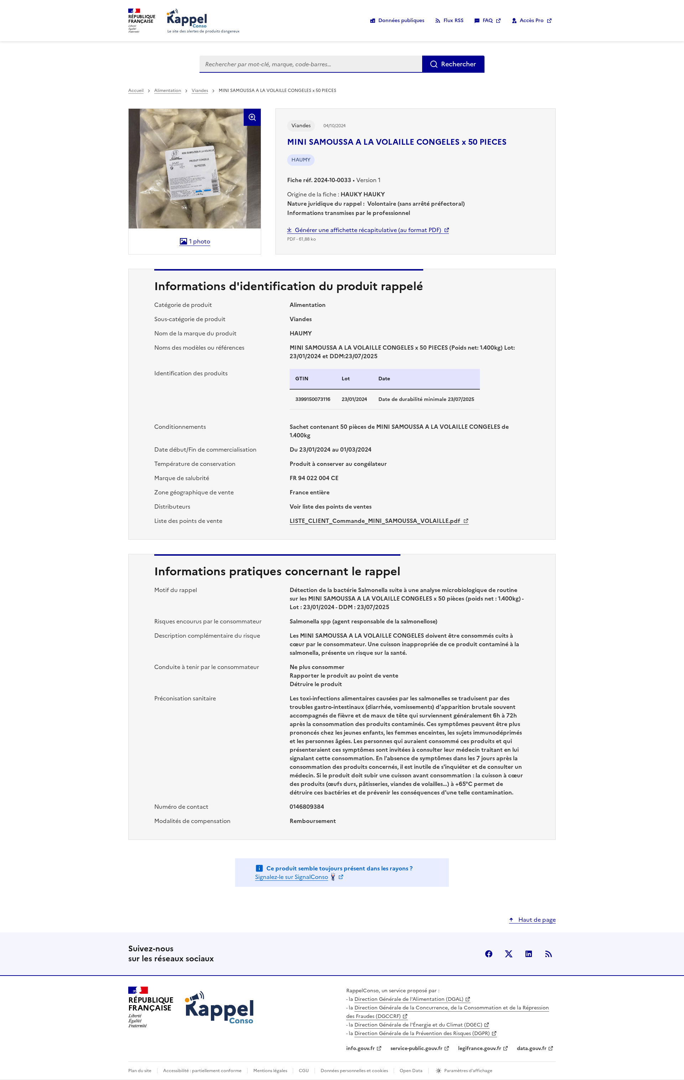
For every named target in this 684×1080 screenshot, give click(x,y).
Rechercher (458, 64)
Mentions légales (270, 1071)
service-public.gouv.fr (416, 1048)
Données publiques (401, 20)
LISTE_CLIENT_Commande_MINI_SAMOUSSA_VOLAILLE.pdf (376, 520)
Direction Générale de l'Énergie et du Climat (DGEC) (418, 1025)
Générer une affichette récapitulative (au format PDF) (368, 230)
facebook (489, 954)
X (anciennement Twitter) (509, 954)
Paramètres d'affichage (468, 1071)
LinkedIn (529, 954)
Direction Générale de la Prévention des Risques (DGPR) (422, 1033)
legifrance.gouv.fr (479, 1048)
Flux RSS (453, 20)
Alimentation (167, 90)
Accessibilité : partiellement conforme (202, 1071)
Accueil (136, 90)
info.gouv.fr (360, 1048)
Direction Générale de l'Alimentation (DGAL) (408, 999)
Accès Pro (532, 20)
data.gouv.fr (531, 1048)
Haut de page (536, 919)
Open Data (411, 1071)
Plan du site (139, 1071)
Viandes (200, 90)
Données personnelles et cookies (354, 1071)
